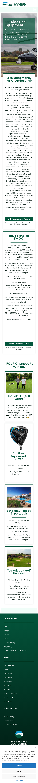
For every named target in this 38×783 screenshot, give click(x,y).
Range (6, 631)
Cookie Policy (19, 780)
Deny (19, 771)
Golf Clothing (9, 666)
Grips (6, 670)
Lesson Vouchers (10, 693)
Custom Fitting (9, 642)
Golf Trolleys (8, 701)
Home (6, 627)
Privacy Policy (9, 717)
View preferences (19, 776)
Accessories (8, 681)
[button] (35, 747)
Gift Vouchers (9, 697)
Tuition (6, 639)
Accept (19, 766)
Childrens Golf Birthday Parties (15, 650)
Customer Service (10, 724)
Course (6, 635)
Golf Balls (7, 689)
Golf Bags (7, 685)
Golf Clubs (8, 674)
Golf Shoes (8, 678)
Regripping (8, 646)
